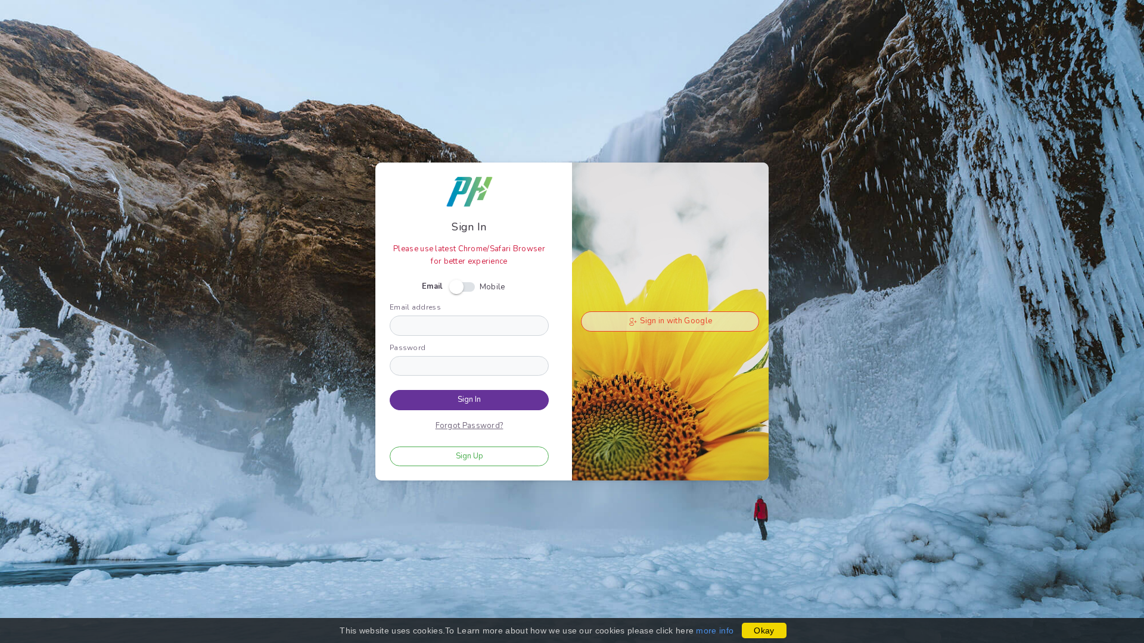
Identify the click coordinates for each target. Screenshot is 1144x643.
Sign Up (469, 456)
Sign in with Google (675, 321)
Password (407, 347)
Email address (415, 307)
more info (714, 630)
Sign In (469, 399)
